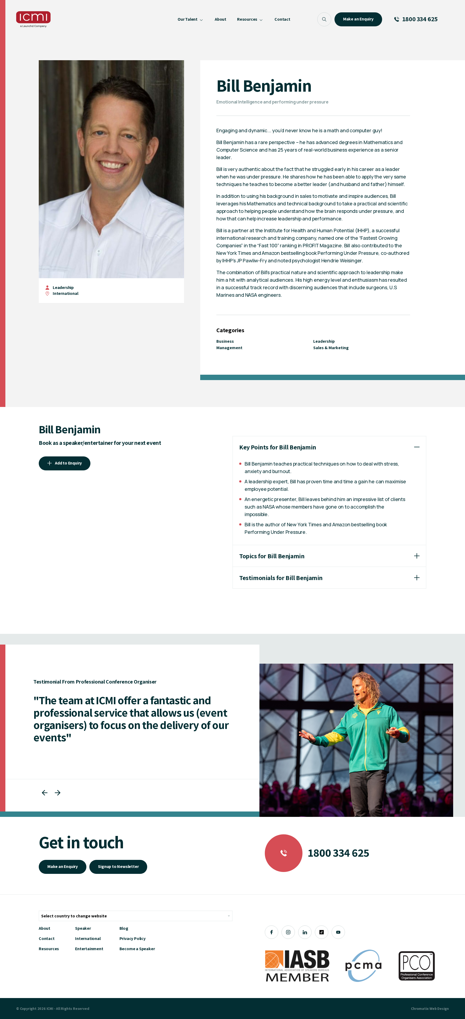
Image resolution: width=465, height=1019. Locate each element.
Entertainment (89, 949)
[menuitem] (191, 19)
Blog (123, 928)
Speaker (83, 928)
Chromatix (420, 1008)
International (87, 938)
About (44, 928)
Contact (47, 938)
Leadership (63, 287)
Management (229, 348)
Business (225, 341)
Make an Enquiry (62, 866)
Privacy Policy (132, 938)
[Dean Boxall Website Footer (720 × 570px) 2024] (356, 740)
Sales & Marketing (331, 348)
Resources (49, 949)
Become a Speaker (137, 949)
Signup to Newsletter (118, 866)
